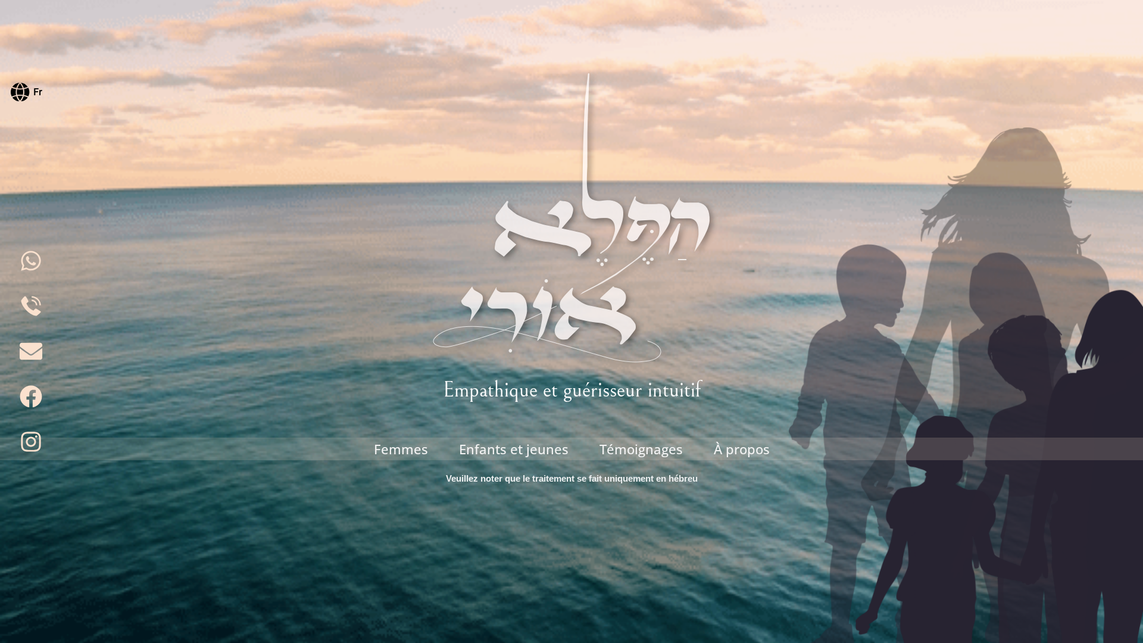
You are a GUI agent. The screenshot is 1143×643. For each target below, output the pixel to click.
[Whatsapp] (31, 260)
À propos (742, 449)
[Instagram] (31, 441)
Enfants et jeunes (514, 449)
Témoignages (641, 449)
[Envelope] (31, 351)
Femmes (401, 449)
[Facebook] (31, 396)
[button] (27, 90)
